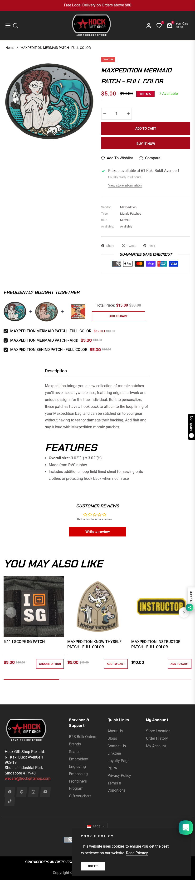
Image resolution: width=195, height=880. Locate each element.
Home (9, 48)
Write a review (97, 531)
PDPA (112, 768)
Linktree (114, 753)
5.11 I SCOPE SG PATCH (24, 641)
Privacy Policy (119, 775)
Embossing (78, 774)
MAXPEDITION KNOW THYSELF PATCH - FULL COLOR (94, 644)
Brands (75, 744)
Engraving (77, 766)
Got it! (93, 866)
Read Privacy (137, 853)
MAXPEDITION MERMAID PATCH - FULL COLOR (50, 331)
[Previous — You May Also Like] (11, 612)
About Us (115, 731)
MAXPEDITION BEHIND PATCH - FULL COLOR (48, 349)
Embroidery (78, 759)
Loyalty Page (118, 761)
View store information (125, 185)
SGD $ (96, 826)
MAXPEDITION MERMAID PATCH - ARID (44, 340)
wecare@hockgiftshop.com (27, 778)
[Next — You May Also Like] (184, 612)
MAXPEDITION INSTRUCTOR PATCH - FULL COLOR (155, 644)
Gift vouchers (80, 796)
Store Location (158, 731)
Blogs (112, 738)
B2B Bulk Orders (82, 736)
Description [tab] (56, 370)
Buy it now (145, 144)
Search (75, 751)
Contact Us (116, 746)
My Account (156, 746)
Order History (157, 738)
